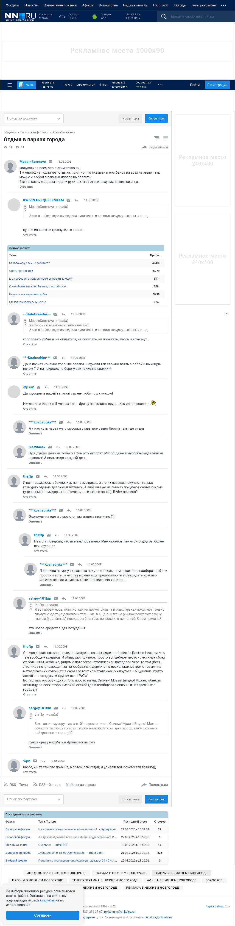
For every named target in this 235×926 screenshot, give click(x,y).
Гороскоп (160, 5)
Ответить (26, 186)
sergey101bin (40, 598)
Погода (180, 5)
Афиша (87, 5)
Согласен (42, 915)
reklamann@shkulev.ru (119, 911)
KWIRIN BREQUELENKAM (43, 200)
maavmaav (37, 447)
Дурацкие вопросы (18, 852)
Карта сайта (214, 906)
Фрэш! (28, 387)
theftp (28, 476)
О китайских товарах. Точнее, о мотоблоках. (38, 286)
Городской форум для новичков (27, 837)
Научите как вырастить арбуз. (28, 294)
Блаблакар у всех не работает (29, 263)
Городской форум (18, 829)
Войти (195, 85)
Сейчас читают (19, 248)
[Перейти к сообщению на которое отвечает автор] (77, 200)
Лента (30, 84)
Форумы (12, 5)
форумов (36, 814)
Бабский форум (16, 860)
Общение (10, 132)
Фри (26, 761)
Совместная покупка (60, 5)
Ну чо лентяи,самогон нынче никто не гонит (67, 829)
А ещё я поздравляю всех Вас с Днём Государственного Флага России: (84, 837)
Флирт (103, 84)
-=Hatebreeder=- (37, 314)
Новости (31, 5)
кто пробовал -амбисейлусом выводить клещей (40, 278)
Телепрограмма (203, 5)
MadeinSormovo (33, 162)
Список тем (156, 118)
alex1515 (61, 845)
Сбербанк (44, 845)
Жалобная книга (64, 132)
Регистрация (217, 85)
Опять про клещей (21, 271)
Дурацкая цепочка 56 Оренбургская (61, 852)
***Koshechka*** (37, 358)
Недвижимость (135, 5)
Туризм (67, 84)
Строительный (85, 84)
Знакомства (108, 5)
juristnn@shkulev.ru (158, 917)
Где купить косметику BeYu (27, 302)
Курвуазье (108, 829)
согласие (47, 900)
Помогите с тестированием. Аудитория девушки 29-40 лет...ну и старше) (85, 860)
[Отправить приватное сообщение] (50, 161)
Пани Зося (96, 852)
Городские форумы (34, 132)
